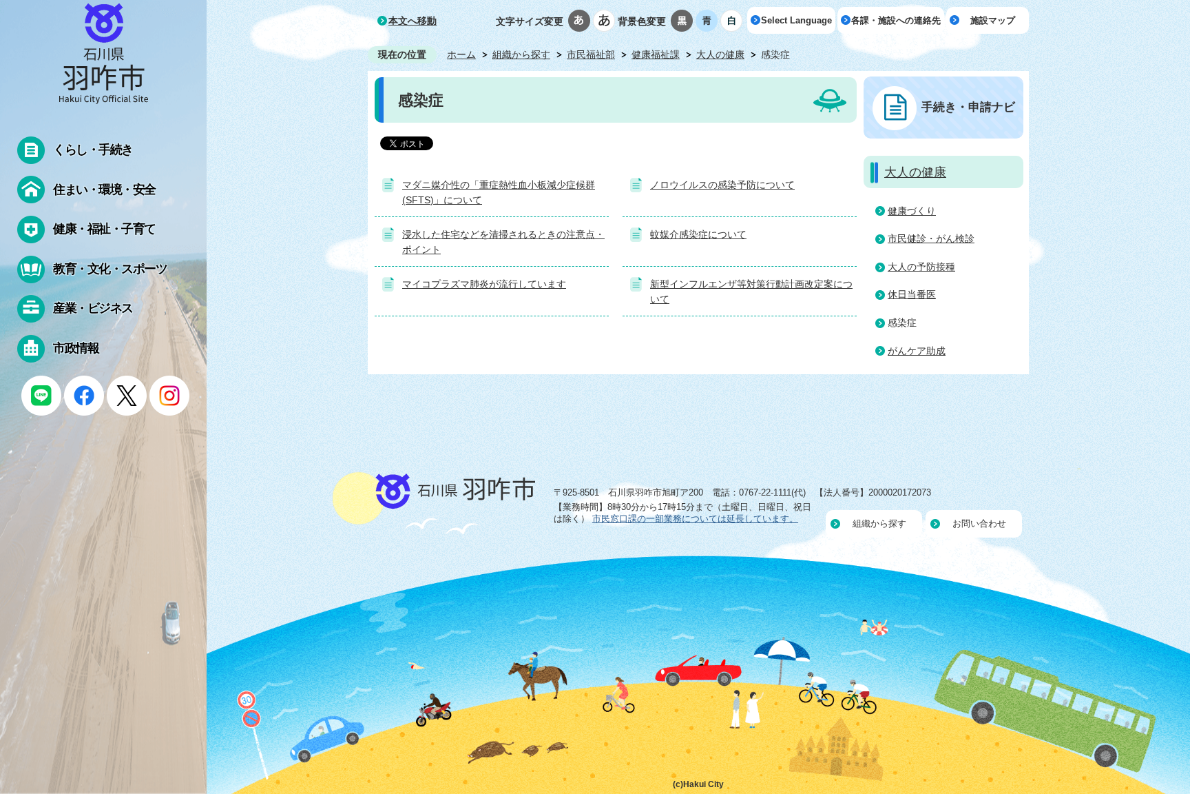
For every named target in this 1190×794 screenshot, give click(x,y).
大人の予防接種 (921, 266)
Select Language (796, 20)
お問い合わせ (979, 523)
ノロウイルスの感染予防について (722, 184)
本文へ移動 (412, 20)
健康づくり (912, 210)
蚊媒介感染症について (698, 234)
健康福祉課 (655, 54)
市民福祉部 (591, 54)
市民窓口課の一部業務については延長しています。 (695, 518)
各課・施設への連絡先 (896, 20)
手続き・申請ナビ (968, 107)
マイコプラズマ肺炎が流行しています (484, 283)
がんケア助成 (917, 350)
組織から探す (521, 54)
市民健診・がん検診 (931, 238)
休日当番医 (912, 294)
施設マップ (992, 20)
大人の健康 (720, 54)
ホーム (461, 54)
